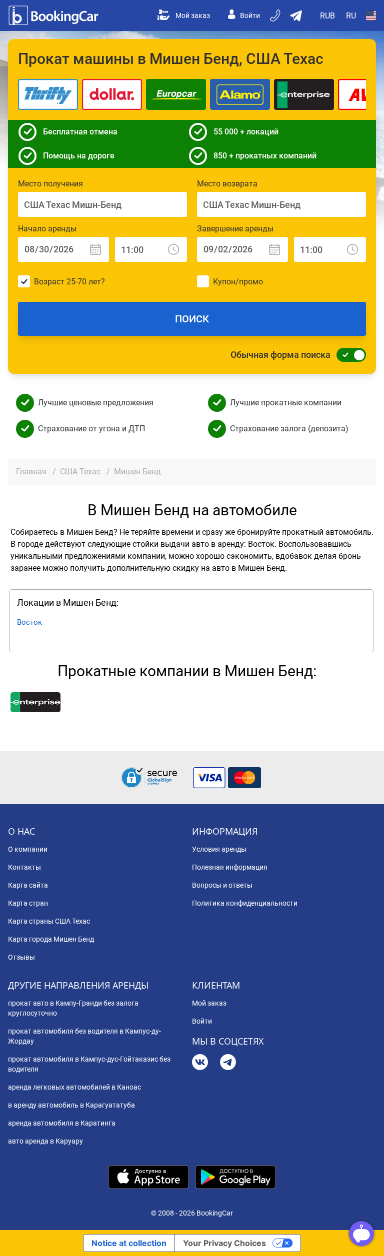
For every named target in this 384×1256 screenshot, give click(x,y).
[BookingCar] (54, 15)
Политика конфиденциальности (245, 903)
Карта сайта (28, 885)
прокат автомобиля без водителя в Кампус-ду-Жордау (84, 1036)
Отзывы (21, 957)
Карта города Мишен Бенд (51, 939)
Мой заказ (193, 15)
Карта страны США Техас (49, 921)
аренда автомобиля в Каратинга (62, 1123)
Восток (29, 622)
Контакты (24, 867)
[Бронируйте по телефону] (276, 15)
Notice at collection (129, 1243)
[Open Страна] (371, 15)
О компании (28, 849)
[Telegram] (228, 1063)
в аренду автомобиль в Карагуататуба (71, 1105)
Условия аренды (219, 849)
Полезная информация (230, 867)
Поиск (192, 319)
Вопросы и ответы (222, 885)
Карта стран (28, 903)
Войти (250, 15)
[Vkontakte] (200, 1063)
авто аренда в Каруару (45, 1141)
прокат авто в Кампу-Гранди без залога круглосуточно (73, 1008)
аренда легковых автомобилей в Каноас (74, 1087)
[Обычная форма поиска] (348, 355)
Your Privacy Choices (224, 1243)
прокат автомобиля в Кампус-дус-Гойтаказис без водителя (89, 1064)
